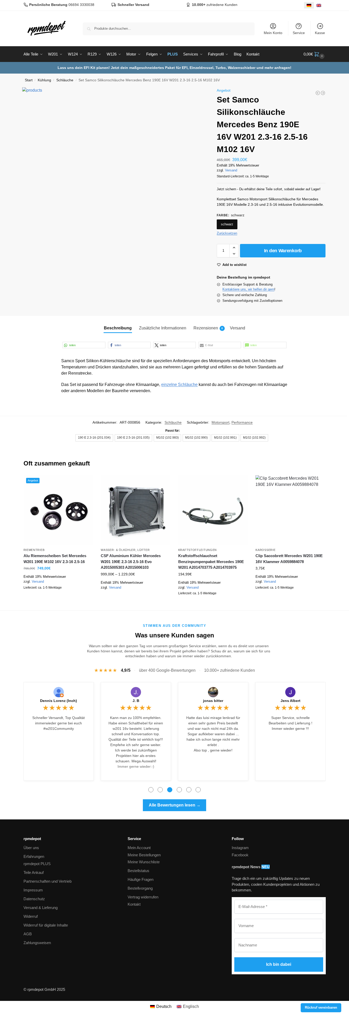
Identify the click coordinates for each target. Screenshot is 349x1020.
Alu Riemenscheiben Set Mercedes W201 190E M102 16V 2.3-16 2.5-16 (55, 559)
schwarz (227, 224)
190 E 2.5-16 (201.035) (133, 437)
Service (299, 33)
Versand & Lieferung (41, 907)
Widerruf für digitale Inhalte (46, 925)
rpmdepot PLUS (37, 863)
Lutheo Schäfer (290, 701)
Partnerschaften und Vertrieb (48, 881)
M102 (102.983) (167, 437)
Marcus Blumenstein (213, 701)
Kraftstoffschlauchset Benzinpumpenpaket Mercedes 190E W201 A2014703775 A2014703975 (211, 562)
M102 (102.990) (196, 437)
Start (29, 80)
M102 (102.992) (254, 437)
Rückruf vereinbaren (321, 1007)
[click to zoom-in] (114, 179)
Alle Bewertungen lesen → (174, 805)
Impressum (33, 890)
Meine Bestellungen (144, 855)
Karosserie (265, 549)
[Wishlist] (85, 483)
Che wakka (135, 701)
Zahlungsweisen (37, 942)
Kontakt (134, 904)
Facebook (240, 855)
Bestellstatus (138, 870)
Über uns (31, 847)
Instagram (240, 847)
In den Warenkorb (283, 250)
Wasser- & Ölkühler (118, 549)
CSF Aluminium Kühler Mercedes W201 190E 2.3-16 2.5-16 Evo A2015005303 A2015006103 (131, 562)
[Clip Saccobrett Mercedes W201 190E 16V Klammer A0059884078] (290, 510)
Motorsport (220, 422)
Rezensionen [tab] (208, 328)
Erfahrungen (34, 856)
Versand (231, 170)
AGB (28, 934)
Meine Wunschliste (144, 862)
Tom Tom (59, 701)
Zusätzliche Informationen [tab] (162, 328)
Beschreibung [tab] (118, 328)
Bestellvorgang (140, 888)
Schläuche (64, 80)
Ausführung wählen (135, 595)
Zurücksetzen (227, 233)
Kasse (320, 33)
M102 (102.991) (225, 437)
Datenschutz (34, 899)
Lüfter (143, 549)
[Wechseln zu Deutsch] (309, 5)
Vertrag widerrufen (143, 897)
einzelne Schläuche (179, 384)
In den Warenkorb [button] (58, 599)
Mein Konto (273, 33)
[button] (315, 54)
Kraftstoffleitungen (197, 549)
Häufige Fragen (140, 879)
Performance (242, 422)
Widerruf (31, 916)
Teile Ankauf (34, 872)
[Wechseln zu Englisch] (319, 5)
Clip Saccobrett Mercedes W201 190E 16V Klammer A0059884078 (289, 559)
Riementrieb (34, 549)
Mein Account (139, 847)
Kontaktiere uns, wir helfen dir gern (248, 289)
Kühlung (44, 80)
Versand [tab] (237, 328)
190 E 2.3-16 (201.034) (94, 437)
